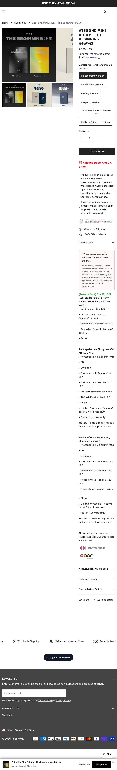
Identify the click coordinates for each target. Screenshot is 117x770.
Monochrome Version (92, 75)
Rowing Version (89, 93)
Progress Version (90, 102)
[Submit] (62, 693)
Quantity (84, 131)
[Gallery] (37, 68)
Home (5, 22)
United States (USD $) (19, 730)
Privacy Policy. (63, 700)
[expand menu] (4, 12)
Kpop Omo (17, 738)
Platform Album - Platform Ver (96, 112)
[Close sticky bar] (113, 762)
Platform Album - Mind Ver (95, 122)
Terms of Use (45, 700)
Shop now (101, 764)
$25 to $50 (20, 22)
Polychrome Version (92, 84)
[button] (111, 12)
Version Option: (18, 766)
